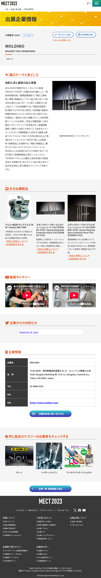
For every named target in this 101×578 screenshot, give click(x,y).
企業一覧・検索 (77, 521)
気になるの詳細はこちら (62, 40)
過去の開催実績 (9, 525)
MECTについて (9, 521)
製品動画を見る (14, 244)
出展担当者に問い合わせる (51, 413)
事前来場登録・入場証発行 (47, 525)
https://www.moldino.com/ (44, 402)
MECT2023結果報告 (11, 532)
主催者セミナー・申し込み (13, 554)
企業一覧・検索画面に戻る (50, 488)
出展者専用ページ (44, 561)
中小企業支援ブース (45, 557)
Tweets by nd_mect (28, 332)
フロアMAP (26, 35)
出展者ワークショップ (11, 557)
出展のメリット (43, 550)
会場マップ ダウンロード (46, 535)
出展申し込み (42, 554)
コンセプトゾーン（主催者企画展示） (16, 550)
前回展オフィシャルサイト (12, 535)
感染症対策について (45, 538)
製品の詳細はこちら (16, 241)
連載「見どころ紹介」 (45, 521)
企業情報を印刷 (87, 34)
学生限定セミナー (10, 561)
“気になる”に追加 (64, 34)
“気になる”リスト (77, 525)
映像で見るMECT (10, 528)
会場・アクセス (43, 528)
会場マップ (41, 532)
